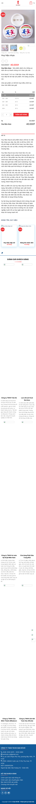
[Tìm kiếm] (34, 3)
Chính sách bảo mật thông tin (10, 778)
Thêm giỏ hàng (21, 114)
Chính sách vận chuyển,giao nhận (12, 780)
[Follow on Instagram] (5, 792)
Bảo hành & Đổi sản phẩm (9, 782)
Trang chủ (4, 52)
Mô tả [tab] (3, 135)
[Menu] (2, 3)
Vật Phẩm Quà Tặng (13, 52)
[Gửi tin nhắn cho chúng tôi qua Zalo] (32, 630)
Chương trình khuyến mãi (9, 784)
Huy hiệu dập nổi (9, 243)
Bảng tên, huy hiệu (25, 52)
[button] (2, 253)
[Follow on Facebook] (2, 792)
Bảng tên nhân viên (26, 243)
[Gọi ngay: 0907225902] (33, 640)
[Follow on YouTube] (8, 792)
